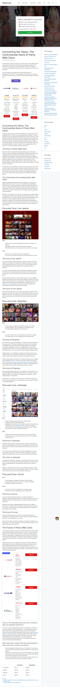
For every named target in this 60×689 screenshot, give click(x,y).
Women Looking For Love (50, 56)
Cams (44, 2)
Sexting (39, 2)
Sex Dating (46, 143)
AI (44, 127)
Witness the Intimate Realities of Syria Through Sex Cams (50, 110)
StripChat (18, 569)
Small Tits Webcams (16, 425)
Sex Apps (46, 141)
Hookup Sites (25, 2)
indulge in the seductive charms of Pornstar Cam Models (19, 362)
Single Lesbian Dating (49, 86)
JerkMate (18, 587)
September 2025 (48, 162)
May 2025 (46, 166)
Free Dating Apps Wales (50, 60)
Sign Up (7, 116)
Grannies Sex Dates (49, 88)
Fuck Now (30, 32)
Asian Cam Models (15, 350)
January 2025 (47, 168)
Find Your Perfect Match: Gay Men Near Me (12, 682)
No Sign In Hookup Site (49, 73)
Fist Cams (14, 159)
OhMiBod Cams (6, 284)
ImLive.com (19, 603)
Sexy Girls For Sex (48, 58)
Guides (46, 133)
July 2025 (46, 164)
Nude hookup (16, 201)
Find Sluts (46, 62)
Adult (45, 125)
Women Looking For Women (50, 54)
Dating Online (47, 131)
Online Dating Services (49, 90)
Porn (49, 2)
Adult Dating (32, 2)
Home (18, 2)
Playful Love (6, 3)
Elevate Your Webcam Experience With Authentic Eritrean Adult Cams (50, 98)
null (45, 137)
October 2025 (47, 160)
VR (52, 2)
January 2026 (47, 158)
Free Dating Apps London (50, 71)
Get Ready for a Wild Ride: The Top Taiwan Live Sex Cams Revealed (50, 93)
